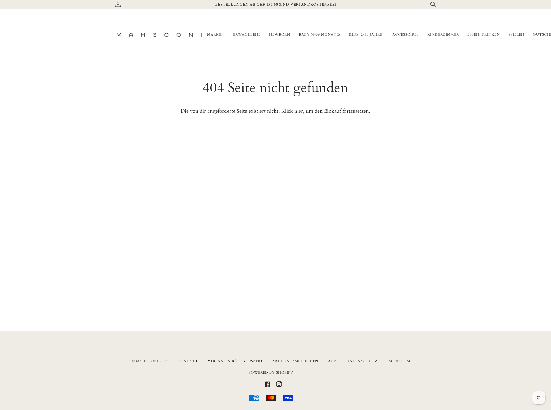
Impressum (398, 361)
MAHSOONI (147, 361)
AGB (332, 361)
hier (298, 111)
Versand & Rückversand (235, 361)
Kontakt (187, 361)
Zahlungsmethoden (295, 361)
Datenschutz (362, 361)
